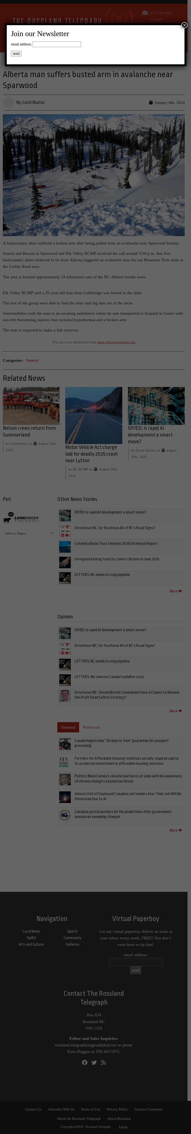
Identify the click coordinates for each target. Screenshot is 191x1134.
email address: (21, 44)
